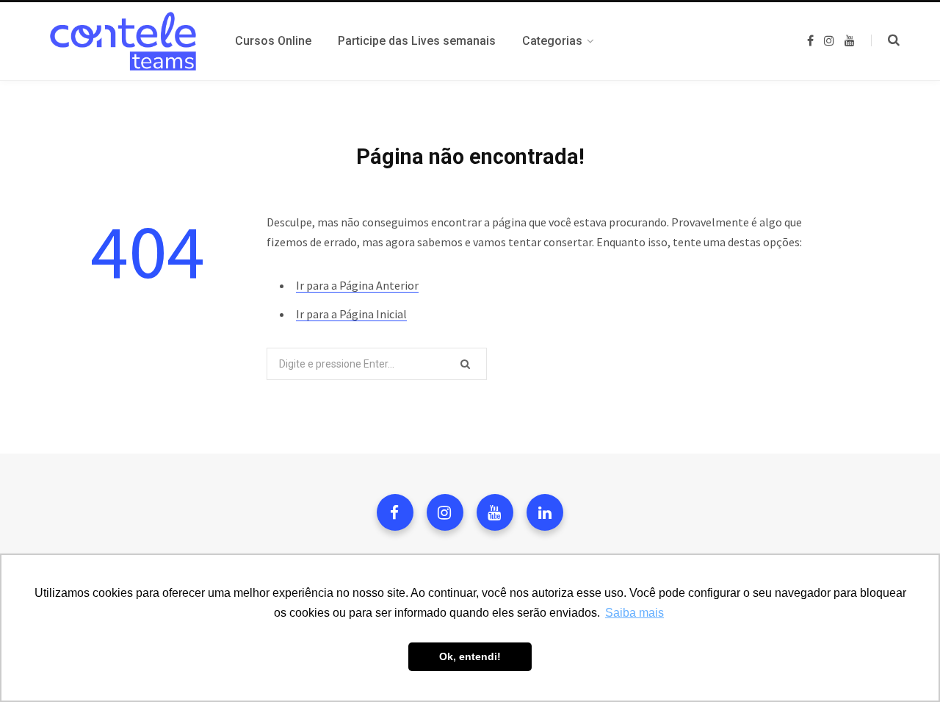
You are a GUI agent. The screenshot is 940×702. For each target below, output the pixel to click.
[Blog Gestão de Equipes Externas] (120, 41)
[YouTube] (495, 512)
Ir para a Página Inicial (351, 314)
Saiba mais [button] (634, 612)
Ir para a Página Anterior (357, 285)
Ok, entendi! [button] (470, 656)
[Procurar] (885, 40)
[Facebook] (395, 512)
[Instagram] (445, 512)
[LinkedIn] (545, 512)
